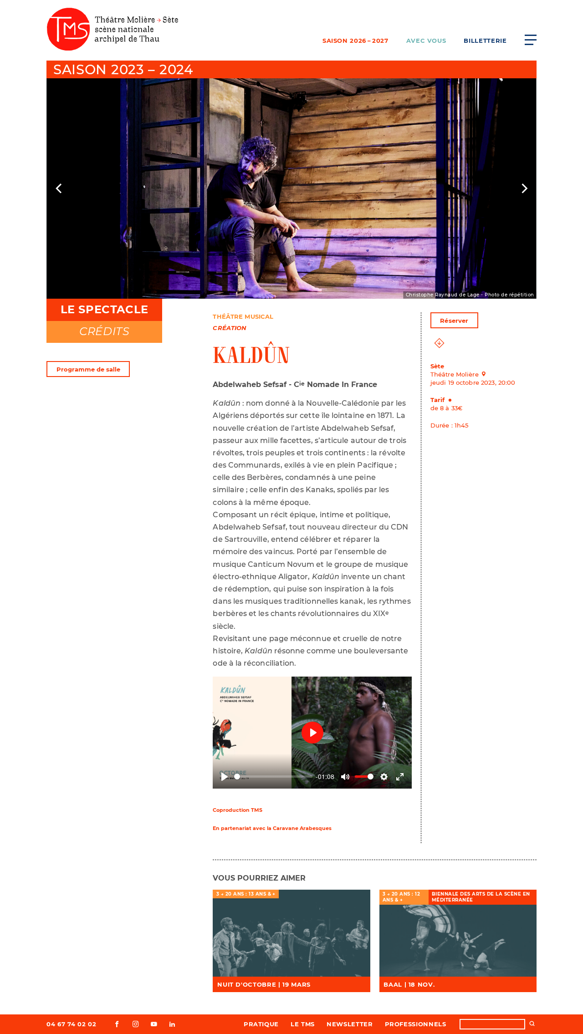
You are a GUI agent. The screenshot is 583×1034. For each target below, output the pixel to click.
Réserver (454, 320)
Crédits (104, 331)
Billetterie (485, 40)
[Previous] (59, 188)
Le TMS (303, 1024)
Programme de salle (88, 369)
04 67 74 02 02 (71, 1024)
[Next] (524, 188)
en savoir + (291, 933)
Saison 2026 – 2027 (355, 40)
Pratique (261, 1024)
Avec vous (426, 40)
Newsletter (350, 1024)
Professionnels (415, 1024)
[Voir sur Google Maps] (486, 374)
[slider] (273, 776)
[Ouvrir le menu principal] (531, 40)
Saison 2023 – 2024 (123, 69)
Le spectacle (104, 309)
